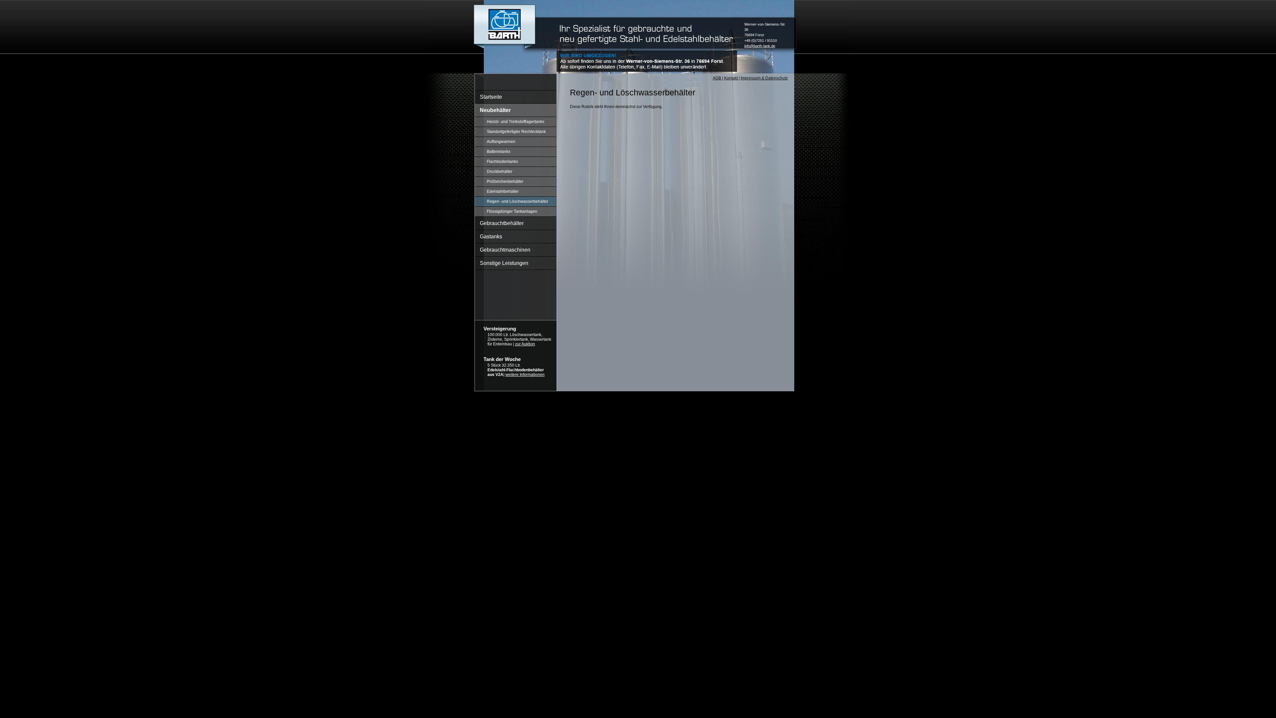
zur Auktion (525, 344)
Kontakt (731, 78)
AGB (717, 78)
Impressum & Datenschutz (764, 78)
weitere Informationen (525, 374)
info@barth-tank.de (759, 46)
